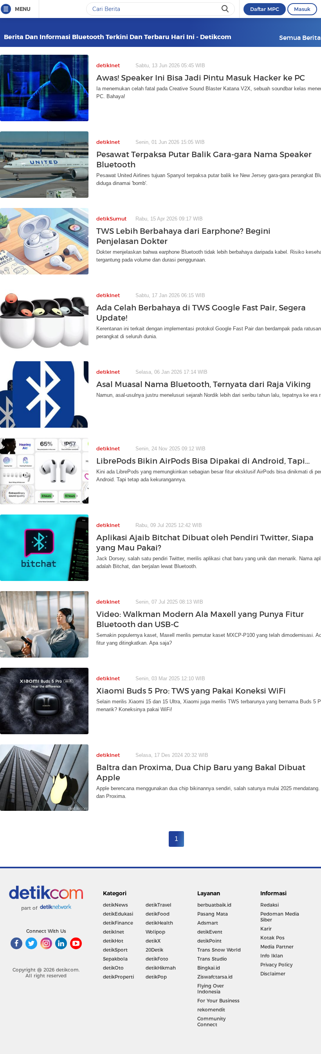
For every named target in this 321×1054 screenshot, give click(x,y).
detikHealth (159, 923)
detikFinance (118, 923)
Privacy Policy (276, 965)
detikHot (113, 941)
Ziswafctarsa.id (215, 977)
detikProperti (118, 977)
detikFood (158, 914)
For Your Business (218, 1001)
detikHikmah (161, 968)
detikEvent (209, 932)
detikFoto (157, 959)
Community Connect (211, 1021)
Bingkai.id (208, 968)
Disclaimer (272, 974)
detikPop (156, 977)
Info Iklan (271, 956)
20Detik (154, 950)
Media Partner (277, 947)
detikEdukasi (118, 914)
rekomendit (211, 1010)
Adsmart (207, 923)
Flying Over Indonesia (210, 989)
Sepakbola (115, 959)
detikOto (113, 968)
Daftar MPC (264, 9)
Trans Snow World (219, 950)
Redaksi (269, 905)
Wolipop (155, 932)
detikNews (115, 905)
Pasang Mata (212, 914)
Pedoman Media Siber (279, 917)
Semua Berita (300, 37)
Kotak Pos (272, 938)
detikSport (115, 950)
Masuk (302, 9)
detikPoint (209, 941)
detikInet (113, 932)
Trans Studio (212, 959)
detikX (153, 941)
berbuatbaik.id (214, 905)
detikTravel (158, 905)
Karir (266, 929)
